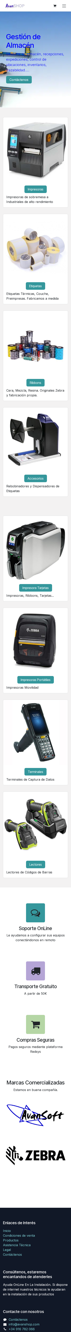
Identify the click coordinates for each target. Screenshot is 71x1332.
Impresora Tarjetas (35, 588)
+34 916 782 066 (22, 1329)
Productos (11, 1240)
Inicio (7, 1231)
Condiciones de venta (19, 1235)
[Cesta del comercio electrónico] (55, 6)
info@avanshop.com (24, 1324)
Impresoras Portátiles (35, 680)
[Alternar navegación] (64, 6)
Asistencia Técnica (17, 1245)
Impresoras (35, 189)
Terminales (35, 772)
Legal (7, 1250)
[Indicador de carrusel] (32, 99)
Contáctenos (18, 80)
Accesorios (36, 478)
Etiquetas (35, 286)
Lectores (35, 864)
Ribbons (35, 383)
